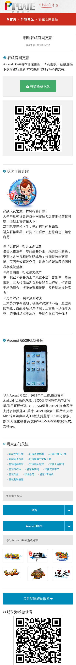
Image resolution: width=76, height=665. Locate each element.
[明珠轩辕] (38, 556)
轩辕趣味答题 (16, 479)
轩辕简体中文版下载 (40, 459)
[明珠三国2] (12, 572)
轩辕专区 (27, 19)
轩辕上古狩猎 (56, 464)
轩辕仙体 (13, 474)
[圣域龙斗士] (38, 574)
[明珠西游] (62, 556)
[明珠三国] (13, 556)
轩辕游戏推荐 (36, 454)
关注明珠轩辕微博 (37, 598)
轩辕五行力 (14, 469)
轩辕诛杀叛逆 (16, 459)
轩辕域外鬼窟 (36, 464)
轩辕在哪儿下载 (57, 454)
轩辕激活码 (32, 469)
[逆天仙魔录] (62, 574)
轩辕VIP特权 (46, 474)
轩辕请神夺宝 (16, 464)
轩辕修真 (29, 474)
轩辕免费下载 (40, 86)
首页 (13, 19)
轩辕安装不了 (51, 469)
